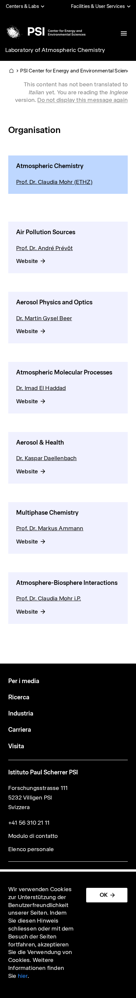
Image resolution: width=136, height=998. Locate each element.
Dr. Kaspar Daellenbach (46, 458)
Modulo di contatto (33, 836)
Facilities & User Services (98, 6)
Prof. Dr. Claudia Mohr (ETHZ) (54, 182)
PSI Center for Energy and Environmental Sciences (77, 70)
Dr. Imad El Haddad (41, 388)
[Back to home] (44, 31)
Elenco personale (31, 849)
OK (104, 894)
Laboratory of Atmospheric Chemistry (55, 50)
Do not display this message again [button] (82, 100)
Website (27, 261)
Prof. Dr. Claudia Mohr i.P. (48, 598)
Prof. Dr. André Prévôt (44, 248)
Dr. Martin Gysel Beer (44, 318)
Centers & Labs (22, 6)
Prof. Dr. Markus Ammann (50, 528)
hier (23, 976)
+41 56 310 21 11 (29, 822)
